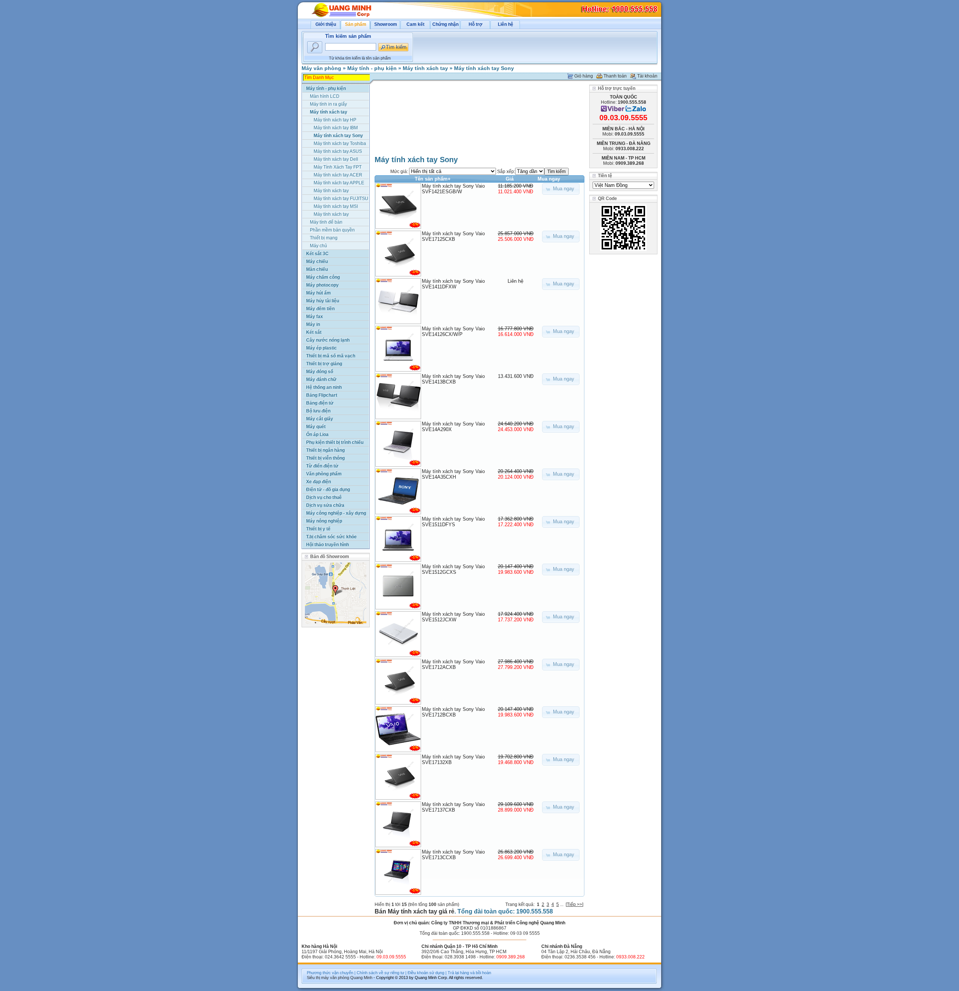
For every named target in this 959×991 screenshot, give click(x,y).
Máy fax (314, 316)
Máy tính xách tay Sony (484, 68)
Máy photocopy (322, 285)
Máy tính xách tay (425, 68)
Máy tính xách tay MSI (336, 206)
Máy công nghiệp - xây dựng (336, 513)
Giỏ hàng (583, 76)
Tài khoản (647, 76)
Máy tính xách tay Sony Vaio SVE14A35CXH (453, 474)
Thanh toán (615, 76)
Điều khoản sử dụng (426, 972)
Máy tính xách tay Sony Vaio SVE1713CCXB (453, 854)
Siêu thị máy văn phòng (328, 977)
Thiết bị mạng (324, 237)
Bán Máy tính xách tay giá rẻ (414, 911)
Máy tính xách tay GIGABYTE (331, 191)
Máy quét (316, 426)
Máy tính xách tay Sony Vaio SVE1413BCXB (453, 379)
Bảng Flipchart (321, 395)
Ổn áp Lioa (317, 434)
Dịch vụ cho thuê (324, 497)
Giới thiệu (325, 24)
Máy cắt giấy (319, 418)
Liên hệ (505, 24)
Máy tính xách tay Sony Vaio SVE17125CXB (453, 236)
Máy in (313, 324)
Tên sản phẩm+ (433, 179)
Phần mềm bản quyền (332, 230)
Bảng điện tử (319, 403)
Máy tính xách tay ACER (338, 175)
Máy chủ (318, 245)
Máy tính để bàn (326, 222)
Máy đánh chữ (321, 379)
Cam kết (415, 24)
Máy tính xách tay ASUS (338, 151)
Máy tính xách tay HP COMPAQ (335, 120)
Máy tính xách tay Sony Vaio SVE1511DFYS (453, 521)
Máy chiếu (317, 261)
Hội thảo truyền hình (327, 544)
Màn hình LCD (324, 96)
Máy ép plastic (321, 348)
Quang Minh (361, 977)
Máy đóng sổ (319, 371)
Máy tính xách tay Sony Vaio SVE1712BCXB (453, 712)
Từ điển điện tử (322, 466)
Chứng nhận (445, 24)
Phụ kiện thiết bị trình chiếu (334, 442)
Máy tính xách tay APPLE (339, 182)
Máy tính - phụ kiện (372, 68)
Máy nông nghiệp (324, 521)
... (561, 904)
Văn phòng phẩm (324, 473)
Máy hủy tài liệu (322, 300)
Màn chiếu (317, 269)
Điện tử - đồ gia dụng (328, 489)
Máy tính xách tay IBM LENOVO (336, 128)
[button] (561, 189)
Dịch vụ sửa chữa (325, 505)
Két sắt (313, 332)
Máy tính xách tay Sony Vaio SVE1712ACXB (453, 664)
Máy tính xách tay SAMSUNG (331, 215)
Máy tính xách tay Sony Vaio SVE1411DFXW (453, 284)
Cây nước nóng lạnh (328, 340)
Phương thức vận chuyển (330, 972)
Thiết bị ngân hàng (325, 450)
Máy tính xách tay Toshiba (340, 143)
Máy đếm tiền (320, 308)
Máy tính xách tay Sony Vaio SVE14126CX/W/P (453, 331)
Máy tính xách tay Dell (336, 159)
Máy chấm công (323, 277)
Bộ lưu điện (318, 410)
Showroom (385, 24)
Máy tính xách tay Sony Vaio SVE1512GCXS (453, 569)
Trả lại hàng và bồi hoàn (469, 972)
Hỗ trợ (475, 24)
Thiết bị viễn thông (325, 458)
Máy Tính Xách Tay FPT (337, 167)
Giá (510, 179)
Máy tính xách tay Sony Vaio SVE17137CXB (453, 807)
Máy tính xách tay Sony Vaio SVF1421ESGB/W (453, 188)
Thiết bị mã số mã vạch (330, 355)
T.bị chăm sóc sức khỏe (331, 536)
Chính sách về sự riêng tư (380, 972)
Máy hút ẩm (318, 293)
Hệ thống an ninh (324, 387)
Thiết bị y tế (318, 528)
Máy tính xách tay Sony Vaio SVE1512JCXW (453, 616)
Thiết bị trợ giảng (324, 363)
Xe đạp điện (318, 481)
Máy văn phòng (321, 68)
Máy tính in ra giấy (328, 104)
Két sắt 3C (317, 253)
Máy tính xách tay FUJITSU (341, 198)
